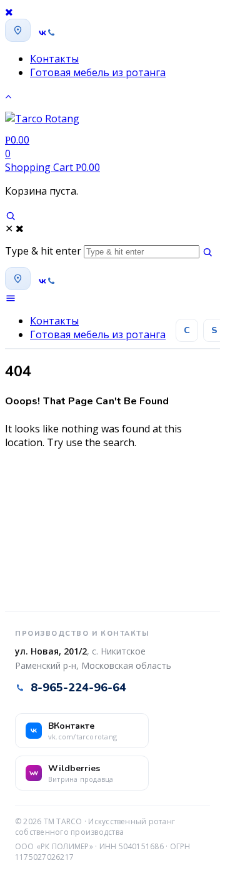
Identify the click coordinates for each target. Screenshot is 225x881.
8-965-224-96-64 (78, 687)
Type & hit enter (43, 251)
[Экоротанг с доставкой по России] (42, 122)
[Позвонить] (51, 33)
